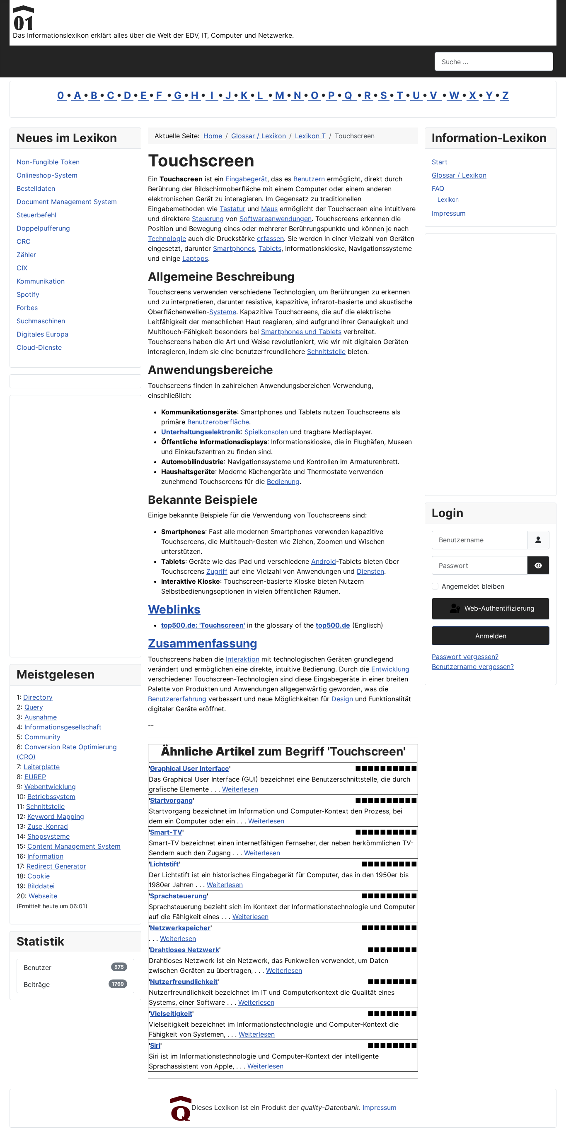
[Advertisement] (75, 526)
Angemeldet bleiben (473, 586)
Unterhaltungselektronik (201, 432)
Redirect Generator (56, 866)
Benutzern (309, 179)
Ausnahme (40, 717)
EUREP (35, 776)
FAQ (438, 188)
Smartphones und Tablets (301, 331)
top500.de (333, 625)
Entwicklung (390, 669)
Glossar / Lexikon (459, 175)
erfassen (270, 238)
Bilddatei (41, 886)
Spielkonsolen (266, 432)
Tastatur (232, 209)
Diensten (370, 571)
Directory (38, 697)
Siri (155, 1045)
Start (439, 162)
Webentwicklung (50, 786)
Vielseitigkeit (171, 1013)
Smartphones (234, 248)
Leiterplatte (42, 767)
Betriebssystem (51, 796)
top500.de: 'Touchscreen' (203, 625)
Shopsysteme (48, 836)
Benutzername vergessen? (473, 666)
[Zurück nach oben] (551, 1115)
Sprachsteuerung (178, 896)
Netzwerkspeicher (180, 928)
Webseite (43, 896)
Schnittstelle (45, 806)
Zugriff (216, 571)
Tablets (270, 248)
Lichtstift (164, 864)
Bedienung (283, 481)
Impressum (449, 213)
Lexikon (448, 199)
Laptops (195, 258)
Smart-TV (166, 832)
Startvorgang (171, 800)
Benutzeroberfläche (218, 422)
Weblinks (174, 609)
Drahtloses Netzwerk (184, 950)
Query (33, 707)
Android (323, 561)
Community (42, 737)
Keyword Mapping (55, 816)
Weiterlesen (240, 789)
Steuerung (208, 218)
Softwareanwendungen (275, 218)
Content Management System (74, 846)
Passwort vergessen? (465, 656)
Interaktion (242, 659)
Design (342, 699)
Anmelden (490, 636)
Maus (269, 209)
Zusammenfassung (202, 643)
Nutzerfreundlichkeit (184, 981)
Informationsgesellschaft (63, 727)
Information (45, 856)
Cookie (38, 876)
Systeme (222, 312)
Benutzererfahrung (177, 699)
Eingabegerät (246, 179)
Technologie (167, 238)
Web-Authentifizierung (498, 608)
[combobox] (494, 61)
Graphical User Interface (189, 768)
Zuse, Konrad (47, 826)
